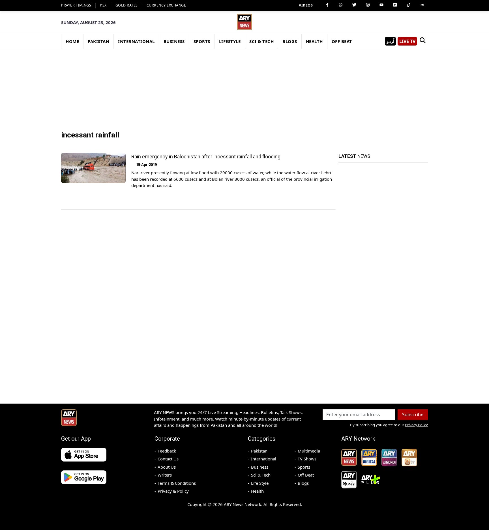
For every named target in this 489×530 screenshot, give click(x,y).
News (354, 156)
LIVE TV (407, 41)
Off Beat (306, 475)
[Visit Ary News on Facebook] (327, 5)
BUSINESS (174, 41)
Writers (165, 475)
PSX (103, 5)
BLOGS (289, 41)
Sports (304, 467)
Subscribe (412, 414)
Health (257, 491)
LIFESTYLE (230, 41)
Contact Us (168, 459)
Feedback (167, 451)
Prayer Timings (76, 5)
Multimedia (309, 451)
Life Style (260, 483)
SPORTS (202, 41)
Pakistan (259, 451)
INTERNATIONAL (136, 41)
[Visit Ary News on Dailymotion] (395, 5)
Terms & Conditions (177, 483)
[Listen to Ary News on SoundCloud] (422, 5)
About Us (167, 467)
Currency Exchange (166, 5)
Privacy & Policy (173, 491)
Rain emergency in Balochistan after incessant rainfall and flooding (205, 157)
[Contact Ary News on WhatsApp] (340, 5)
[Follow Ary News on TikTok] (408, 5)
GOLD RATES (126, 5)
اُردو (390, 41)
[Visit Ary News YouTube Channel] (381, 5)
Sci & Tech (261, 475)
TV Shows (307, 459)
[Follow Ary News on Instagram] (368, 5)
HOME (72, 41)
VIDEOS (306, 5)
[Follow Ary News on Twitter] (354, 5)
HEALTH (314, 41)
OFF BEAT (342, 41)
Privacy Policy (416, 424)
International (263, 459)
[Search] (422, 41)
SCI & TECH (261, 41)
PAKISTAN (98, 41)
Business (259, 467)
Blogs (303, 483)
